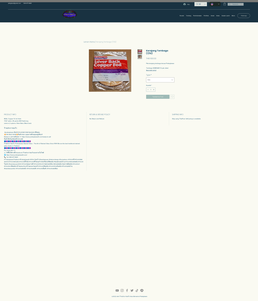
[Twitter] (132, 290)
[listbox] (200, 4)
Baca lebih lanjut (151, 70)
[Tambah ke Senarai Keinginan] (172, 97)
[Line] (142, 290)
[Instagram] (122, 290)
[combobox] (160, 79)
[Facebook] (127, 290)
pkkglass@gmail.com (14, 3)
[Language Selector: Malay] (215, 4)
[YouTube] (117, 290)
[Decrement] (147, 89)
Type (149, 75)
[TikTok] (137, 290)
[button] (200, 4)
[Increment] (153, 89)
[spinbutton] (150, 89)
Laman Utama (89, 42)
